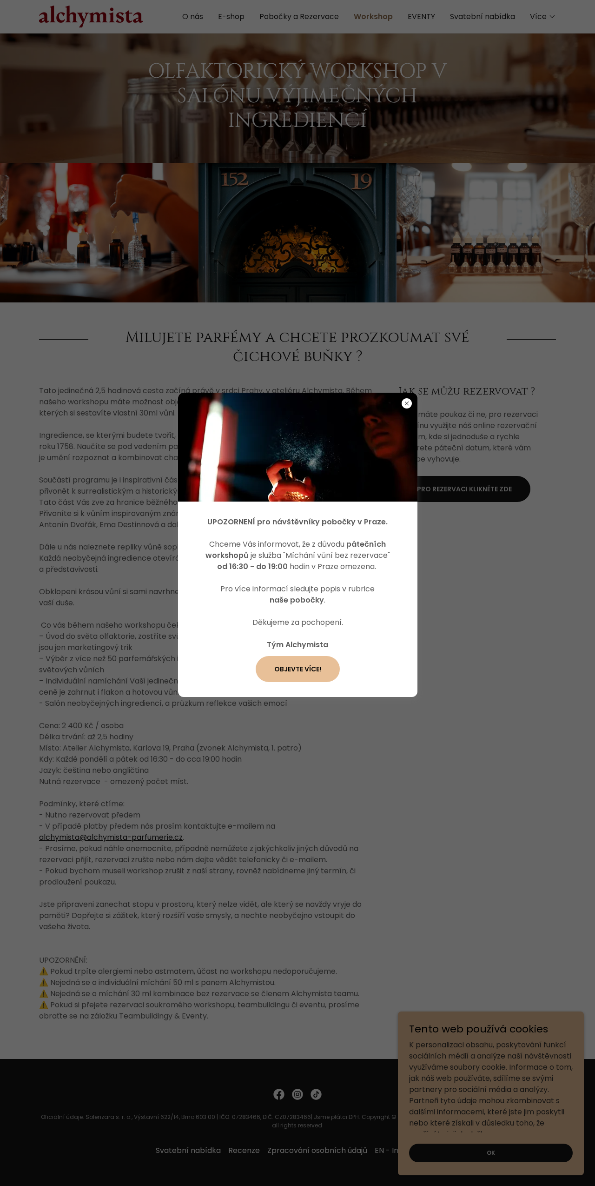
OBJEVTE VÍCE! (297, 669)
